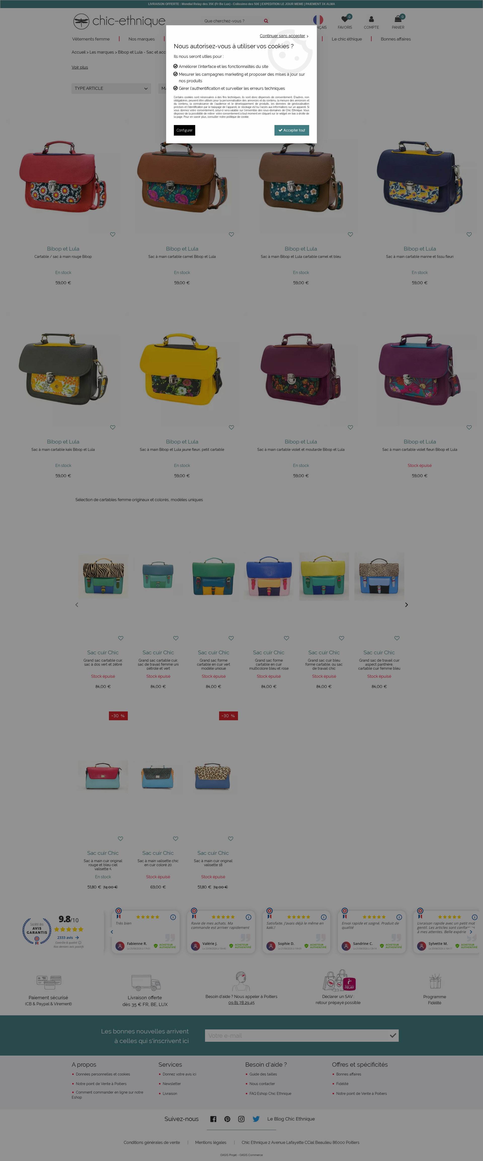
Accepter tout (294, 130)
